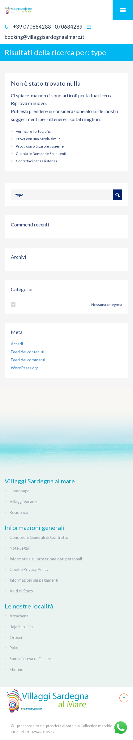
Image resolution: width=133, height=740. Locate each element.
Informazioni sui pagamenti (34, 580)
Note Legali (20, 548)
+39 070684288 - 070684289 (47, 27)
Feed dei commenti (28, 359)
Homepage (19, 490)
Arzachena (19, 615)
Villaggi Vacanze (24, 501)
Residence (19, 512)
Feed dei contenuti (27, 351)
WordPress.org (24, 367)
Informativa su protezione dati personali (46, 558)
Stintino (17, 669)
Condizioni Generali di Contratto (39, 537)
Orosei (16, 637)
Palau (14, 647)
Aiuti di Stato (21, 590)
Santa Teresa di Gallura (30, 658)
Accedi (17, 343)
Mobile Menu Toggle (123, 10)
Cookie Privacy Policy (29, 569)
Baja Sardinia (21, 626)
